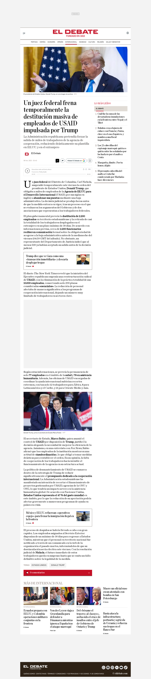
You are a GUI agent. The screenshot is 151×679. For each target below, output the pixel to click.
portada (34, 42)
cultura (91, 42)
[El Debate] (75, 32)
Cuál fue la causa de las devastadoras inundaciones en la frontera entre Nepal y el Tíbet (112, 118)
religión (100, 42)
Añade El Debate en (74, 161)
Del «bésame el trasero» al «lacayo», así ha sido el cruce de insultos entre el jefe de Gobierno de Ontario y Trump (89, 618)
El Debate (36, 153)
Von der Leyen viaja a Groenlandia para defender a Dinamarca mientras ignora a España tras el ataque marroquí (62, 618)
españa (42, 42)
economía (51, 42)
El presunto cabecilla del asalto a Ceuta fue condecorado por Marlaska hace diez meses (111, 175)
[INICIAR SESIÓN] (127, 33)
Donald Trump (58, 565)
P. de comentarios (97, 674)
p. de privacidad (73, 674)
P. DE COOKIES (84, 674)
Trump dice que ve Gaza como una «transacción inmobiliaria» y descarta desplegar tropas (47, 259)
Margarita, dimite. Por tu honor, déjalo (110, 164)
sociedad (82, 42)
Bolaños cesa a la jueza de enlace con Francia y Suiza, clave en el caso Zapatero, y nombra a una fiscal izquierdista (111, 134)
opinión (60, 42)
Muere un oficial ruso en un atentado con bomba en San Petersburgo (115, 593)
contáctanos (41, 674)
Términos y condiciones (56, 674)
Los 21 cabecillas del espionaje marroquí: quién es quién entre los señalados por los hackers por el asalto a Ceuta (112, 151)
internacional (71, 42)
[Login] (127, 33)
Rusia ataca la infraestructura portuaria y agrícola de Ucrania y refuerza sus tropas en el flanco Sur (115, 621)
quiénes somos (29, 674)
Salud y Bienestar (113, 42)
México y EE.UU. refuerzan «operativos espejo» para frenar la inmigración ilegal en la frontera (50, 516)
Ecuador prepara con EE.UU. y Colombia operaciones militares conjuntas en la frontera (36, 617)
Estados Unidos (39, 565)
